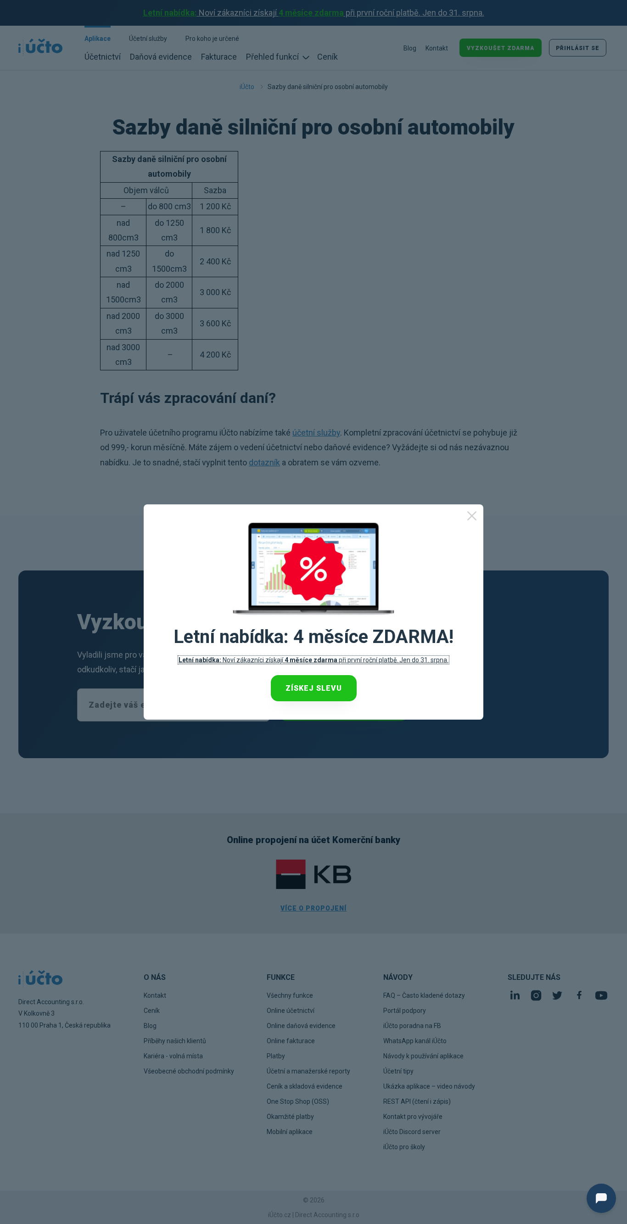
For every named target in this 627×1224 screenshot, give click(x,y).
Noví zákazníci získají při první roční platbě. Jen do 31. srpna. (313, 660)
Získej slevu (314, 688)
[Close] (471, 515)
